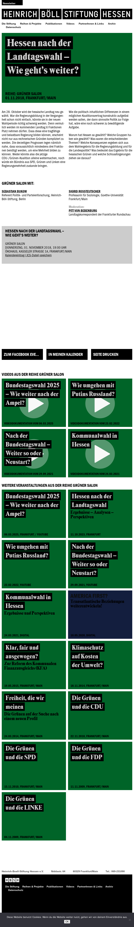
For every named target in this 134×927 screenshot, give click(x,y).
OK (67, 921)
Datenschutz (13, 27)
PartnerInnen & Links (91, 23)
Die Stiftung (9, 23)
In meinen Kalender (66, 354)
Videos (70, 23)
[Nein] (129, 920)
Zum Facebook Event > (23, 354)
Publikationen (54, 23)
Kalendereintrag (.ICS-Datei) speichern (28, 255)
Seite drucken (105, 354)
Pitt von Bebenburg (83, 210)
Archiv (112, 23)
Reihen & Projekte (30, 23)
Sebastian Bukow (14, 191)
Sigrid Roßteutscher (84, 191)
